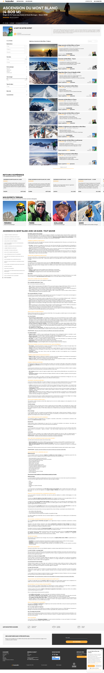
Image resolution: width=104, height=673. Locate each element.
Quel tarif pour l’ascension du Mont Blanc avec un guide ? (14, 257)
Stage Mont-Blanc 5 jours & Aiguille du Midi (69, 72)
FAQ (28, 653)
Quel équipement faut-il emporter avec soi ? (12, 259)
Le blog (4, 660)
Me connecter (97, 1)
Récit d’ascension (7, 277)
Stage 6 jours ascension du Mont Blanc (68, 153)
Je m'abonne (76, 641)
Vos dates (17, 57)
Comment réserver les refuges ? (10, 248)
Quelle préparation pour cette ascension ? (12, 254)
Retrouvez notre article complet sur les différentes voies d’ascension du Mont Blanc (49, 330)
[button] (95, 668)
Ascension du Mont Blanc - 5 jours (67, 58)
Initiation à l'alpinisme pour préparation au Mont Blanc (72, 126)
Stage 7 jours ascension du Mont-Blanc (68, 86)
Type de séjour (17, 84)
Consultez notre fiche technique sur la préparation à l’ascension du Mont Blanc (49, 435)
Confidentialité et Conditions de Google (94, 669)
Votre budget (17, 77)
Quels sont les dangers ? (9, 268)
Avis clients (4, 654)
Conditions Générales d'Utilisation (8, 659)
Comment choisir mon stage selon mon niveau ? (13, 246)
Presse (4, 655)
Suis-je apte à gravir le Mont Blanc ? (11, 252)
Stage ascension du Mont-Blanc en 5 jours (69, 45)
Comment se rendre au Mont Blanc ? (11, 234)
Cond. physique (17, 67)
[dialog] (95, 660)
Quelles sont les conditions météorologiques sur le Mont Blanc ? (14, 271)
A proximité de (17, 94)
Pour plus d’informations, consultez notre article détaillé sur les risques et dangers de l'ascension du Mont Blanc (54, 576)
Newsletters (5, 658)
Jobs (3, 656)
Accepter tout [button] (91, 665)
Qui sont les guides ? (8, 266)
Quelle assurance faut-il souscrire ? (11, 275)
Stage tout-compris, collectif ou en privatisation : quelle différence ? (14, 243)
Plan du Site (29, 654)
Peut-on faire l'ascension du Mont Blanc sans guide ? (14, 264)
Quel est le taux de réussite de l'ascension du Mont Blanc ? (14, 262)
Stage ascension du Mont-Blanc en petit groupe (70, 140)
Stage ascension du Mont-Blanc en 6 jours (69, 113)
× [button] (101, 650)
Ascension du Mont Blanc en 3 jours (67, 99)
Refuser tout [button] (98, 665)
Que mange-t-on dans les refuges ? (11, 250)
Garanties (4, 657)
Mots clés (17, 91)
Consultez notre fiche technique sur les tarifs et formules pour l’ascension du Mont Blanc (50, 449)
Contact (28, 655)
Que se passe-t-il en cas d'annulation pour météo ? (14, 273)
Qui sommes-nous (6, 653)
